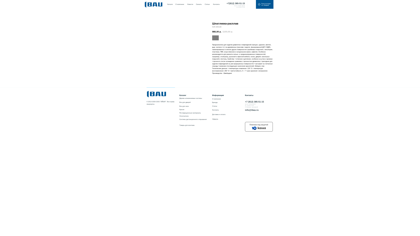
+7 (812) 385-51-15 (254, 102)
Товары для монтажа (186, 125)
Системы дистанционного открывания (193, 119)
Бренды (215, 102)
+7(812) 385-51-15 (236, 3)
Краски (181, 109)
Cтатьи (214, 106)
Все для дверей (185, 102)
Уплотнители (184, 116)
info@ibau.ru (252, 110)
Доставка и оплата (218, 114)
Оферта (215, 119)
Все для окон (184, 106)
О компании (216, 99)
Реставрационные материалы (190, 113)
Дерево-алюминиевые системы (190, 98)
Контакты (215, 110)
